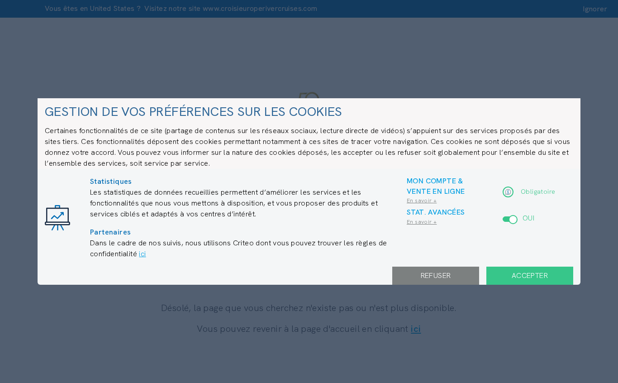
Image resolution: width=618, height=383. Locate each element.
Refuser (436, 275)
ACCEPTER (530, 275)
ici (142, 254)
